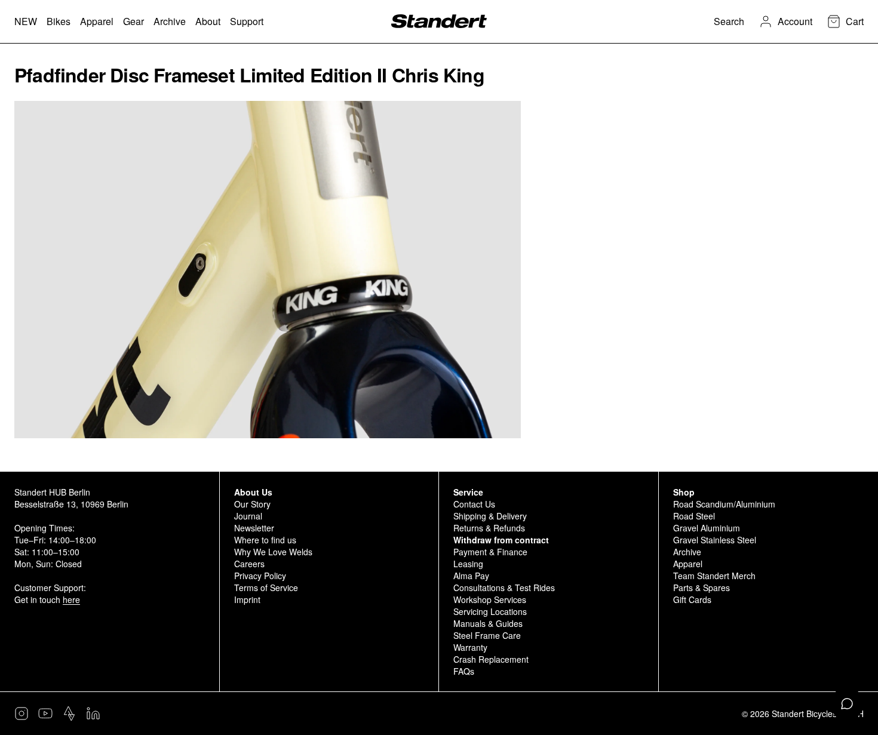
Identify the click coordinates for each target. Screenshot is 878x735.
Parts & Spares (701, 587)
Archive (687, 552)
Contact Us (474, 504)
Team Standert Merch (714, 576)
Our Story (252, 504)
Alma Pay (471, 576)
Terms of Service (266, 587)
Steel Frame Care (487, 635)
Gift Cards (692, 599)
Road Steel (694, 516)
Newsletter (254, 528)
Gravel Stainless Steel (714, 540)
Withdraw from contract (501, 540)
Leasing (468, 564)
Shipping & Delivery (490, 516)
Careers (249, 564)
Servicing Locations (490, 611)
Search (729, 21)
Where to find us (265, 540)
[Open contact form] (847, 704)
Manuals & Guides (488, 623)
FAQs (463, 671)
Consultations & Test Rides (504, 587)
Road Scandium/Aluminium (724, 504)
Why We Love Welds (273, 552)
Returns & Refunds (489, 528)
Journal (248, 516)
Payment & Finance (490, 552)
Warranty (470, 647)
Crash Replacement (491, 659)
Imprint (247, 599)
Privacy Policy (260, 576)
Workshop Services (489, 599)
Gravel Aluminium (706, 528)
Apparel (687, 564)
